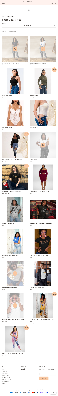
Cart (55, 3)
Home (3, 16)
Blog (3, 383)
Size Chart (5, 373)
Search (4, 369)
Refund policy (6, 381)
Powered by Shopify (38, 390)
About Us (4, 371)
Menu (6, 4)
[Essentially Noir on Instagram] (24, 369)
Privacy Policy (6, 377)
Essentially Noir (28, 390)
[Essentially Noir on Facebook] (22, 369)
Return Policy (5, 375)
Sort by (4, 23)
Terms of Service (6, 379)
